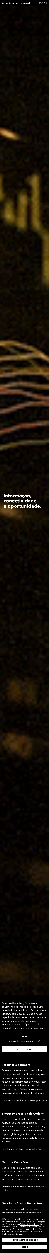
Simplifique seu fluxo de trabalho (20, 1149)
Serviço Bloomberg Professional (16, 3)
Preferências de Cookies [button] (24, 1240)
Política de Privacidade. (29, 1224)
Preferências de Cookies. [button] (12, 1234)
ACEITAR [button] (25, 1247)
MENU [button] (42, 3)
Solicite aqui (24, 1049)
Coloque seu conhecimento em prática (23, 1100)
